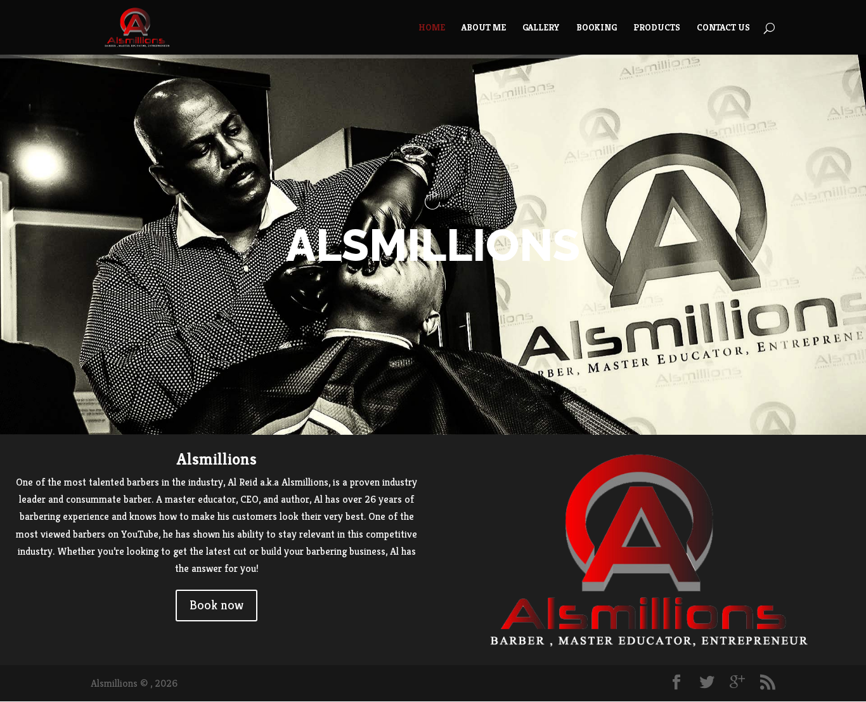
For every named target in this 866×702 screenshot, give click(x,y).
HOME (431, 28)
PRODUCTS (656, 28)
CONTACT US (723, 28)
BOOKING (596, 28)
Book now (216, 605)
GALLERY (541, 28)
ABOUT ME (484, 28)
